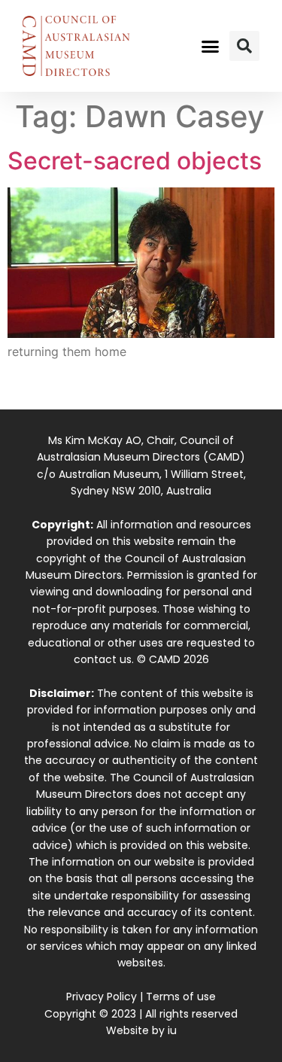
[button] (210, 46)
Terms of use (181, 996)
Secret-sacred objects (135, 160)
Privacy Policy (101, 996)
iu (172, 1030)
